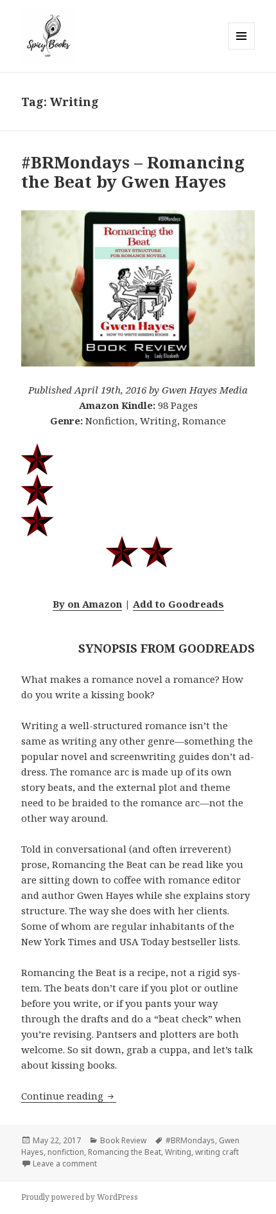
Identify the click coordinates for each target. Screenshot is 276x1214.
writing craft (217, 1151)
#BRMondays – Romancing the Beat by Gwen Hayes (133, 171)
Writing (178, 1151)
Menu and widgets (242, 49)
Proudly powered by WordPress (79, 1196)
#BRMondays (190, 1140)
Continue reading (68, 1095)
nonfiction (65, 1151)
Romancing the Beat (124, 1151)
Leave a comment (65, 1163)
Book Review (123, 1140)
